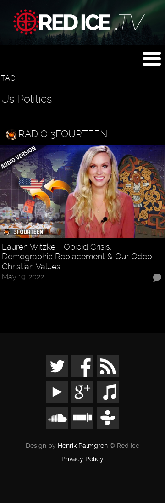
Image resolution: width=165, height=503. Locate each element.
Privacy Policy (82, 459)
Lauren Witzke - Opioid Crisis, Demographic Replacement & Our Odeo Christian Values (77, 256)
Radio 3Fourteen (62, 134)
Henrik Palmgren (83, 446)
